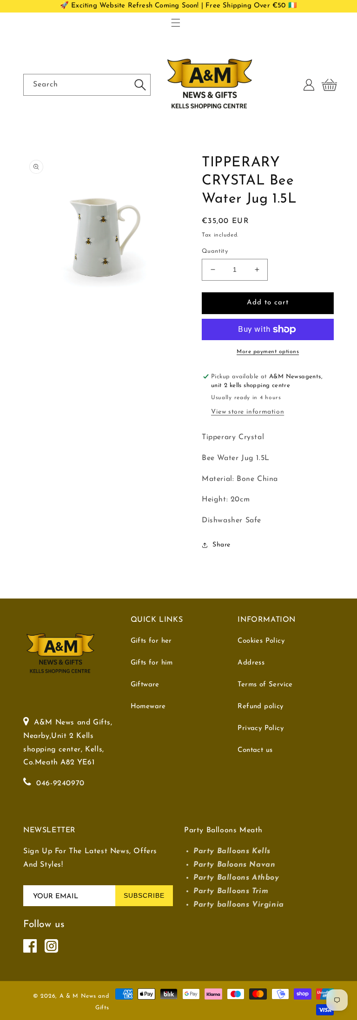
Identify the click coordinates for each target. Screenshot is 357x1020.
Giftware (145, 684)
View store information (247, 411)
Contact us (255, 750)
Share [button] (221, 544)
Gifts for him (152, 662)
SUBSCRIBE (144, 895)
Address (251, 662)
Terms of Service (265, 684)
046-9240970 (60, 783)
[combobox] (87, 84)
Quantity (215, 251)
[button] (175, 23)
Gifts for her (151, 641)
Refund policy (260, 706)
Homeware (148, 706)
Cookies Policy (261, 641)
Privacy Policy (261, 728)
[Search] (140, 84)
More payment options (268, 352)
